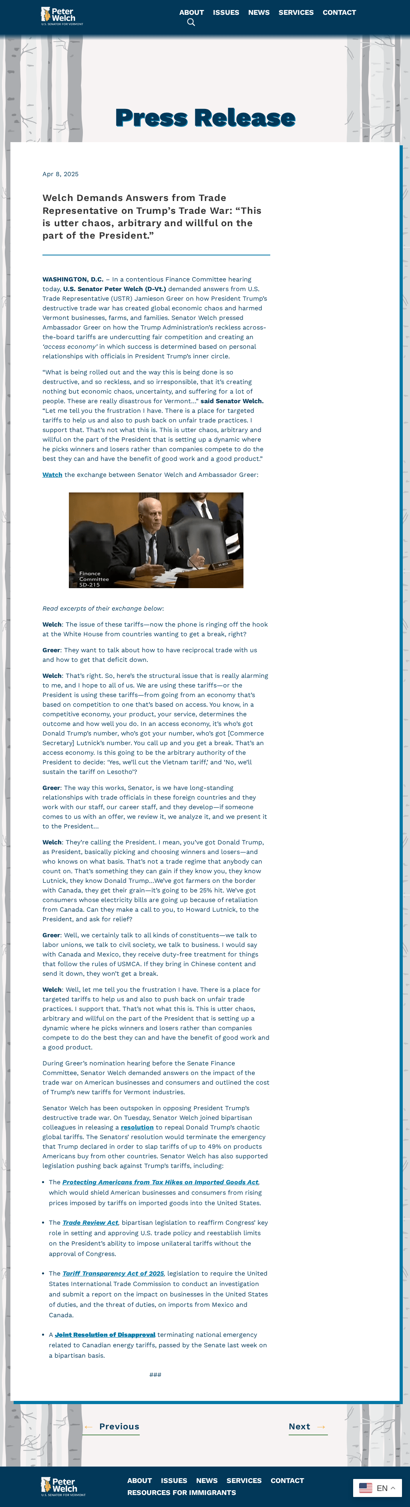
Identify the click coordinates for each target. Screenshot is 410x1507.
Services (296, 13)
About (191, 13)
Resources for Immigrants (181, 1493)
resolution (137, 1127)
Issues (226, 13)
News (259, 13)
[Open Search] (191, 22)
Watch (52, 474)
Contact (339, 13)
